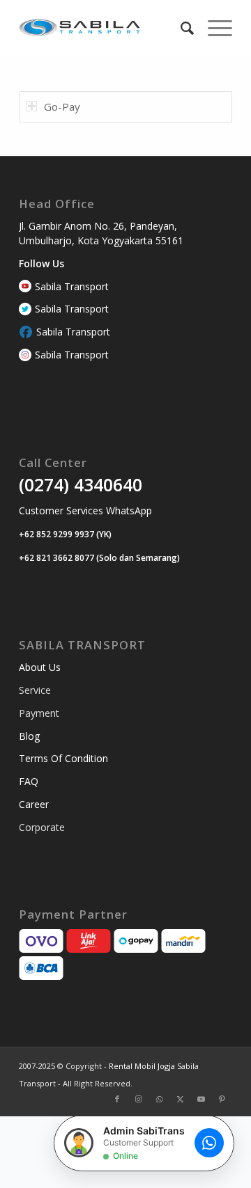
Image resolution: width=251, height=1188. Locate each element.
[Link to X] (179, 1098)
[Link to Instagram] (138, 1098)
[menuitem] (180, 28)
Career (34, 804)
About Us (40, 667)
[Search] (180, 28)
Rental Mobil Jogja (143, 1066)
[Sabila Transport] (104, 28)
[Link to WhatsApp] (159, 1098)
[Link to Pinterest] (221, 1098)
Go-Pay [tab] (62, 106)
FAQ (28, 781)
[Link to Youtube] (200, 1098)
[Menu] (213, 28)
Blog (29, 736)
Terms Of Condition (63, 758)
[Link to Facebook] (117, 1098)
